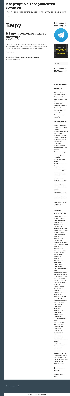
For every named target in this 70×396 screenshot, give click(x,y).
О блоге (8, 16)
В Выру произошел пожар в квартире (26, 35)
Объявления (34, 12)
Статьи (56, 112)
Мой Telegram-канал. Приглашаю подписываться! (60, 166)
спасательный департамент (28, 57)
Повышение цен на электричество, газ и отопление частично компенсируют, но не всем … (60, 196)
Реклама (56, 108)
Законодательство (46, 12)
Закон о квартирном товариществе (61, 246)
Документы (57, 12)
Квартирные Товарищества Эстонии (30, 5)
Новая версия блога (60, 84)
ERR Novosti (14, 48)
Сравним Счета (58, 110)
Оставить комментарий (14, 59)
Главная (9, 12)
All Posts (10, 56)
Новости (15, 12)
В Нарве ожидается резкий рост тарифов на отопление (60, 127)
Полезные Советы (59, 105)
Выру (9, 57)
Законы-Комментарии (60, 99)
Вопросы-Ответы (24, 12)
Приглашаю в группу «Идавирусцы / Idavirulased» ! (60, 204)
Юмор (56, 117)
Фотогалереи (58, 115)
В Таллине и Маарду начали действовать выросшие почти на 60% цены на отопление (60, 139)
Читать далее (10, 52)
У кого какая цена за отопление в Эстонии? (60, 282)
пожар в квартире (15, 57)
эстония (37, 57)
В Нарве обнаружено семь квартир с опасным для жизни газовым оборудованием (60, 174)
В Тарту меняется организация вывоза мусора (60, 147)
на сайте (13, 386)
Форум (64, 12)
